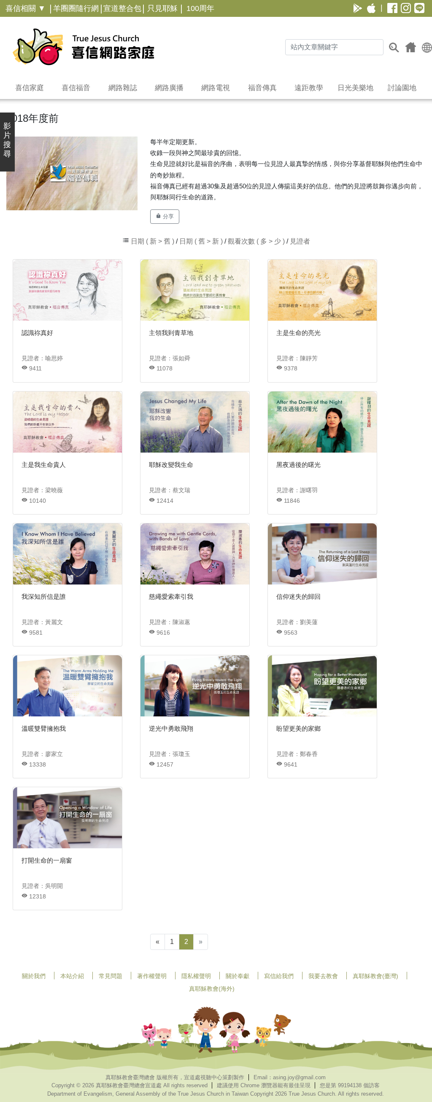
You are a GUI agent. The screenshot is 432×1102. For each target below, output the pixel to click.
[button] (427, 47)
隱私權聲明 (196, 976)
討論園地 (402, 88)
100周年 (200, 8)
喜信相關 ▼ (25, 8)
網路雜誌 (122, 88)
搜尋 (394, 47)
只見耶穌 (162, 8)
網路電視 (215, 88)
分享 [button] (167, 216)
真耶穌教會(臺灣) (375, 976)
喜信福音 (76, 88)
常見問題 (110, 976)
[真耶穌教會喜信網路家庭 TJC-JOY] (83, 46)
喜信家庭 (29, 88)
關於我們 (34, 976)
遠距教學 (308, 88)
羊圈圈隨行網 (76, 8)
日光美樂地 (355, 88)
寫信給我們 (279, 976)
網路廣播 (169, 88)
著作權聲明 (152, 976)
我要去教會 (323, 976)
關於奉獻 (237, 976)
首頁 (410, 47)
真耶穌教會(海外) (212, 988)
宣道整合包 (122, 8)
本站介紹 (72, 976)
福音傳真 (262, 88)
